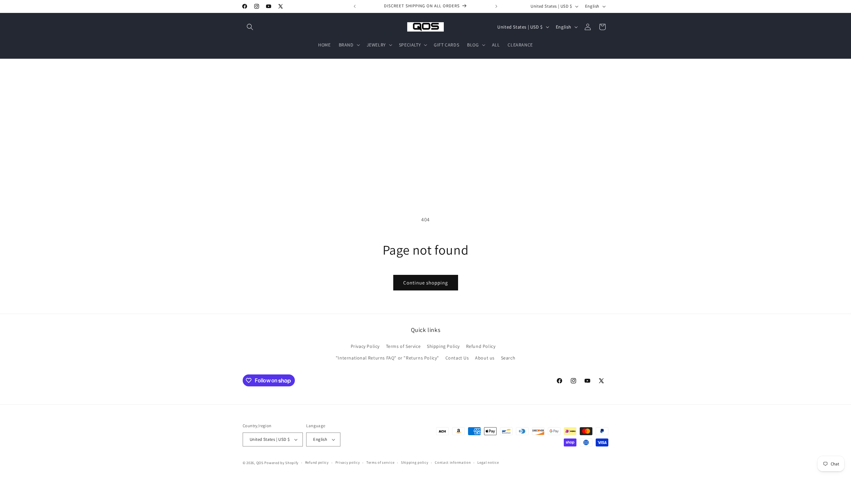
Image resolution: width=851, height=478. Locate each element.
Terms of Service (403, 346)
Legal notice (488, 462)
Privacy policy (347, 462)
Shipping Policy (443, 346)
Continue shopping (425, 282)
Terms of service (380, 462)
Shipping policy (414, 462)
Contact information (453, 462)
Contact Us (457, 358)
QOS (260, 462)
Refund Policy (481, 346)
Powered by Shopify (281, 462)
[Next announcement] (496, 6)
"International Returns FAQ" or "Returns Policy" (387, 358)
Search (508, 358)
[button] (250, 27)
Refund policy (317, 462)
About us (485, 358)
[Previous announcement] (354, 6)
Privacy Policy (365, 346)
